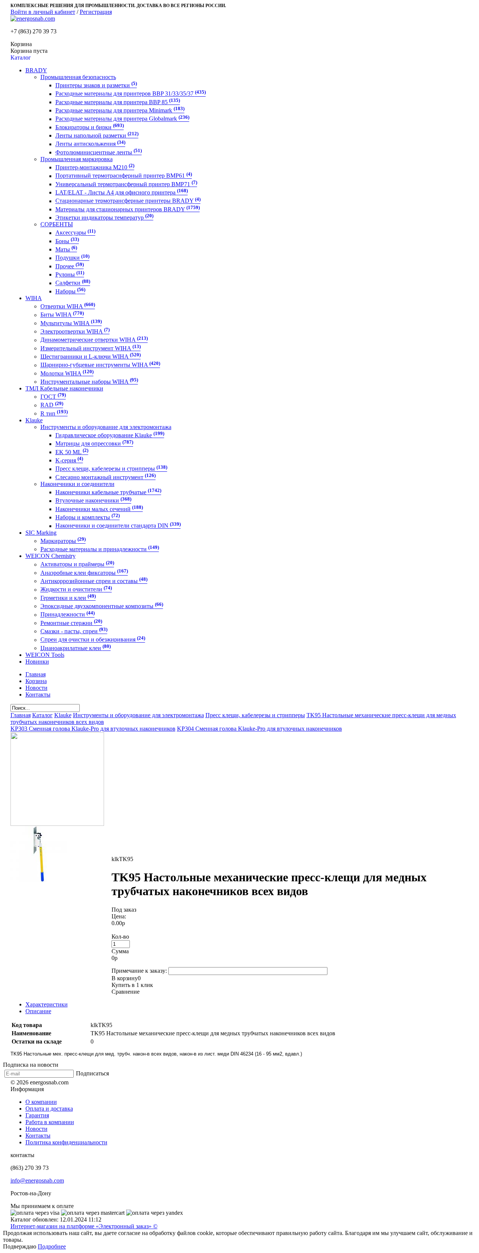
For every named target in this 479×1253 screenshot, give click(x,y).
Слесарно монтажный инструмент (105, 477)
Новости (36, 1129)
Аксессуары (75, 233)
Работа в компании (49, 1122)
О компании (41, 1102)
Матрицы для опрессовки (94, 444)
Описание (38, 1011)
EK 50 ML (71, 452)
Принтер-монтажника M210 (94, 167)
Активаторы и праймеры (77, 564)
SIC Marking (41, 532)
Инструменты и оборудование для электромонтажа (105, 427)
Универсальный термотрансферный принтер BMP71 (126, 184)
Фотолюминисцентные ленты (98, 152)
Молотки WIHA (67, 373)
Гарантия (37, 1115)
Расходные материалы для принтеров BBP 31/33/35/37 (130, 94)
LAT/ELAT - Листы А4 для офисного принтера (121, 192)
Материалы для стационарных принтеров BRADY (127, 209)
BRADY (36, 70)
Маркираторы (63, 541)
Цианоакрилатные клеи (75, 648)
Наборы (70, 291)
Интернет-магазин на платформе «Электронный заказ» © (84, 1226)
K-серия (69, 460)
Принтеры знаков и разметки (96, 85)
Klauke (34, 420)
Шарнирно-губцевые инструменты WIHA (100, 365)
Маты (66, 249)
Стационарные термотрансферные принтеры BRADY (128, 201)
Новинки (37, 661)
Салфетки (72, 283)
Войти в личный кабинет (42, 12)
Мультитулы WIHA (71, 323)
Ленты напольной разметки (96, 135)
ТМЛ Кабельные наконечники (64, 388)
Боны (67, 241)
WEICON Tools (44, 655)
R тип (54, 413)
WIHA (33, 298)
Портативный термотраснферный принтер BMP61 (123, 176)
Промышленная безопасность (78, 77)
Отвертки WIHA (67, 306)
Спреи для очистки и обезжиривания (92, 640)
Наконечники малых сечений (99, 509)
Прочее (69, 266)
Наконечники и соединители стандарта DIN (118, 526)
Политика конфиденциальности (66, 1142)
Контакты (38, 1135)
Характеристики (46, 1004)
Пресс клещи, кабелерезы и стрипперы (111, 469)
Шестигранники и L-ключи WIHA (90, 356)
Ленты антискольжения (90, 144)
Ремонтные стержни (71, 623)
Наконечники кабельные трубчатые (108, 492)
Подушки (72, 258)
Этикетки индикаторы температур (104, 217)
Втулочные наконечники (93, 501)
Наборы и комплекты (87, 517)
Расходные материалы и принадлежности (99, 549)
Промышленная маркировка (76, 159)
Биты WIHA (62, 315)
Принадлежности (67, 615)
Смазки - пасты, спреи (73, 631)
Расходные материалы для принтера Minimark (119, 110)
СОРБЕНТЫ (56, 224)
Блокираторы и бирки (89, 127)
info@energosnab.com (37, 1180)
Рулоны (69, 274)
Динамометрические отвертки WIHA (94, 340)
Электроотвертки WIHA (75, 331)
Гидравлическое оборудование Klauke (109, 435)
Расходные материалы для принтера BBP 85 (117, 102)
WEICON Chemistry (50, 556)
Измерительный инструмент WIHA (90, 348)
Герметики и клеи (68, 598)
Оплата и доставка (49, 1108)
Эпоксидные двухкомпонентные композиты (101, 606)
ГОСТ (53, 396)
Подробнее (52, 1246)
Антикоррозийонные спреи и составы (93, 581)
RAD (51, 405)
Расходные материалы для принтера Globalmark (122, 119)
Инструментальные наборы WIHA (89, 381)
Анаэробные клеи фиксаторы (84, 573)
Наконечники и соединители (77, 484)
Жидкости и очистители (76, 589)
